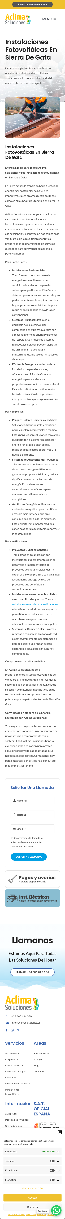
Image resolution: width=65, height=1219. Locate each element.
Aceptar (32, 1197)
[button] (60, 1132)
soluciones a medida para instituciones (35, 604)
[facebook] (6, 1030)
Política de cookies (16, 1214)
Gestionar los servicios (32, 1188)
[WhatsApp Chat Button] (56, 1210)
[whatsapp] (18, 1030)
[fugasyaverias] (32, 871)
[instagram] (12, 1030)
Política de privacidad (36, 1214)
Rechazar (32, 1207)
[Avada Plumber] (18, 14)
